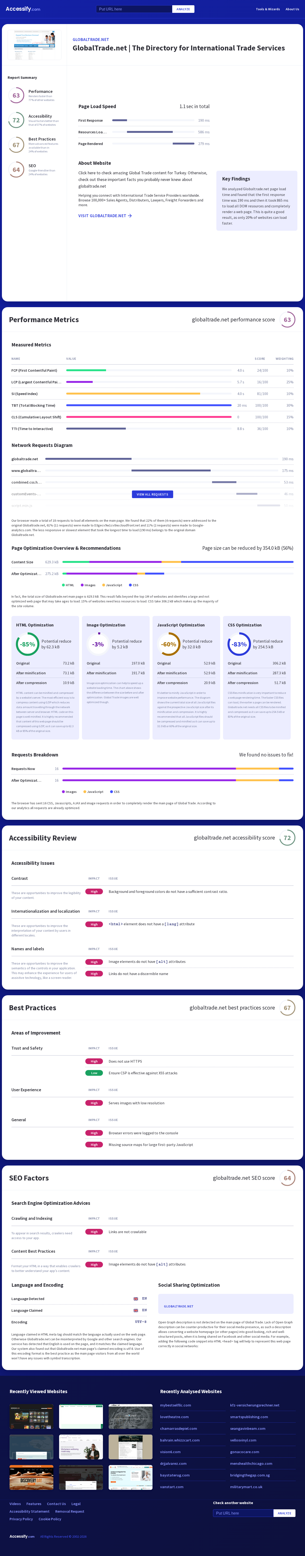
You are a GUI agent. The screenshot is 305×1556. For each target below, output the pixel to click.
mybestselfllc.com (175, 1405)
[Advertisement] (185, 82)
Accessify (23, 9)
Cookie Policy (50, 1518)
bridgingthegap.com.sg (250, 1475)
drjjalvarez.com (173, 1463)
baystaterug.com (175, 1475)
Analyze (183, 9)
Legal (76, 1503)
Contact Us (56, 1503)
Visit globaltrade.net (102, 215)
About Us (292, 9)
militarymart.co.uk (246, 1486)
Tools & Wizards (268, 9)
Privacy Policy (21, 1518)
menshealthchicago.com (251, 1463)
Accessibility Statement (30, 1511)
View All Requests (152, 494)
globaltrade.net (91, 39)
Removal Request (69, 1511)
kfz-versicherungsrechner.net (255, 1405)
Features (33, 1503)
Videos (15, 1503)
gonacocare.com (244, 1451)
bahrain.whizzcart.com (180, 1440)
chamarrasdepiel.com (178, 1428)
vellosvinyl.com (243, 1440)
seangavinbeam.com (247, 1428)
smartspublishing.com (249, 1416)
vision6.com (170, 1451)
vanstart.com (171, 1486)
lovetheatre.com (174, 1416)
